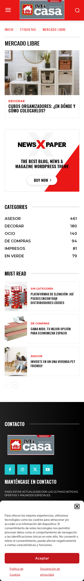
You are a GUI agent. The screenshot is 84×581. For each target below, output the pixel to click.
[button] (77, 506)
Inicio (9, 29)
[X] (35, 469)
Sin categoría (42, 288)
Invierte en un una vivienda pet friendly (53, 363)
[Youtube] (48, 469)
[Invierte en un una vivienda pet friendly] (16, 361)
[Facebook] (10, 469)
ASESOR (36, 356)
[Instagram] (22, 469)
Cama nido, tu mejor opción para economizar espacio (51, 330)
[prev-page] (7, 385)
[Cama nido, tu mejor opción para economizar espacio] (16, 329)
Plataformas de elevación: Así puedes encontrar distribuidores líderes (52, 298)
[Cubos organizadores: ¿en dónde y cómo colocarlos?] (42, 72)
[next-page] (15, 385)
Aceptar (42, 558)
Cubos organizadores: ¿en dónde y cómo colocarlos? (41, 108)
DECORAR (16, 101)
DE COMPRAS (40, 323)
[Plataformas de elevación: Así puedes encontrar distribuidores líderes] (16, 296)
